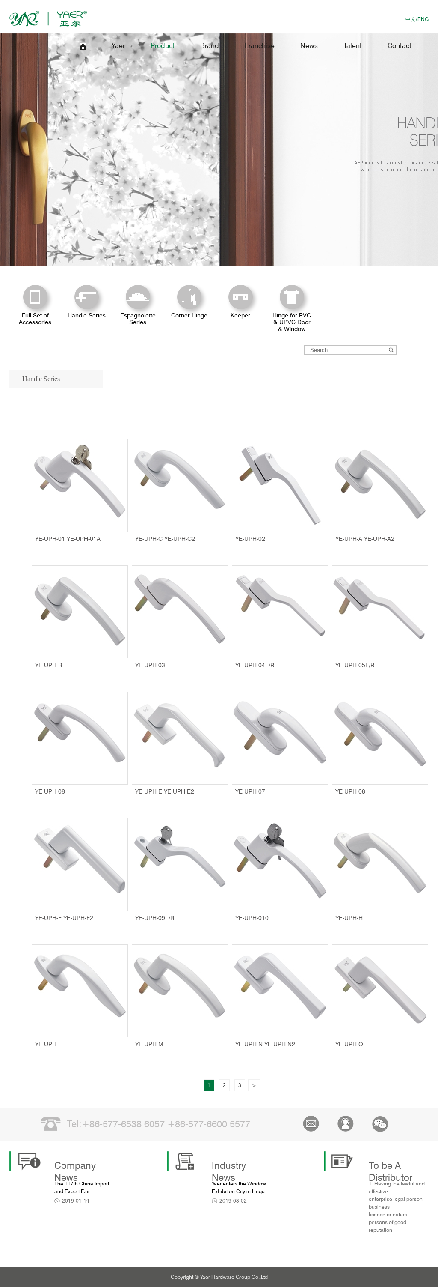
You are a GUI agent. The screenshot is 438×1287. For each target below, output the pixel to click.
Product (163, 46)
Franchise (260, 46)
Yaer (118, 46)
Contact (399, 46)
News (309, 46)
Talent (352, 46)
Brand (209, 46)
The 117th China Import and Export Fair (81, 1187)
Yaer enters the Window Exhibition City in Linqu (239, 1187)
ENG (423, 19)
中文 (410, 19)
